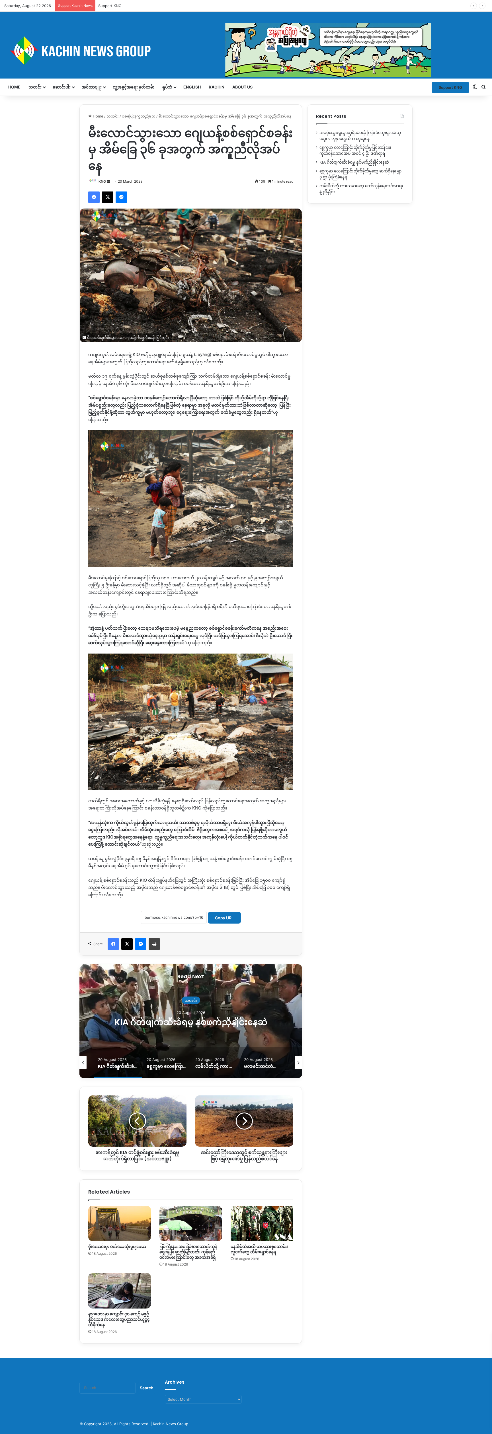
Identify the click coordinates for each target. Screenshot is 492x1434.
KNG (102, 181)
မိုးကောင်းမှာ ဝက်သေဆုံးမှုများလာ (117, 1246)
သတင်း (35, 87)
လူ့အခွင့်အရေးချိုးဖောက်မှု (191, 995)
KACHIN (216, 87)
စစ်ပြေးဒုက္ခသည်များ (138, 116)
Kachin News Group (170, 1423)
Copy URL (224, 917)
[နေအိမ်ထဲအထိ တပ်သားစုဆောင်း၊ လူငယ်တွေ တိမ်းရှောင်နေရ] (262, 1223)
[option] (190, 1021)
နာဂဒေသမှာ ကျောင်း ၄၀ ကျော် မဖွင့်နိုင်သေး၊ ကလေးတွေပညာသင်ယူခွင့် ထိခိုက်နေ (119, 1319)
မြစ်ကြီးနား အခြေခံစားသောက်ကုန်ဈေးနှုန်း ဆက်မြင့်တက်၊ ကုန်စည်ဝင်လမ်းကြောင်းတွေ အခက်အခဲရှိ (188, 1252)
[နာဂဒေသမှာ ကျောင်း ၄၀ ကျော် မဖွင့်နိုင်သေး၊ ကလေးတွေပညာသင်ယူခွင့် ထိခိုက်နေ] (119, 1290)
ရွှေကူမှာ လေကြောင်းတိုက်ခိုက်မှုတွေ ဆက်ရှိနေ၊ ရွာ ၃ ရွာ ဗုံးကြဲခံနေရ (191, 1022)
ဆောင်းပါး (62, 87)
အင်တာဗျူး (92, 87)
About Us (242, 87)
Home (14, 87)
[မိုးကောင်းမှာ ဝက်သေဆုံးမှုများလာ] (119, 1223)
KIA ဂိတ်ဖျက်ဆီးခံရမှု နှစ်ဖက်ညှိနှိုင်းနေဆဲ (354, 162)
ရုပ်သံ (167, 87)
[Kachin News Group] (217, 50)
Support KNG (110, 5)
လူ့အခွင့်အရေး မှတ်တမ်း (133, 87)
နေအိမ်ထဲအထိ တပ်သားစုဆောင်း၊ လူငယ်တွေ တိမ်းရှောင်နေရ (259, 1249)
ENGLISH (192, 87)
